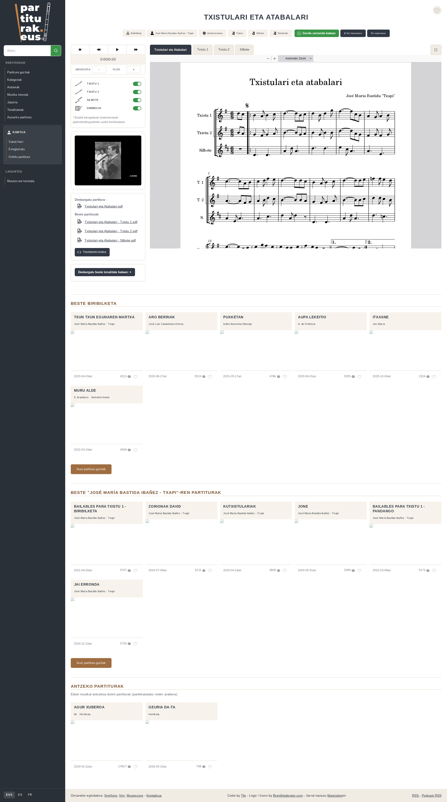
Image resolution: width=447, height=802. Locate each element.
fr (30, 794)
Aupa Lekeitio (312, 317)
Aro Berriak (162, 317)
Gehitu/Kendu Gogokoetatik (437, 10)
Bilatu (56, 50)
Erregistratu (17, 149)
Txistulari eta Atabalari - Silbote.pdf (110, 240)
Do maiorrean (378, 33)
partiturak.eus (32, 22)
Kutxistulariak (239, 506)
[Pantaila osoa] (435, 50)
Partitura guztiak (18, 72)
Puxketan (233, 317)
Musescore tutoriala (20, 181)
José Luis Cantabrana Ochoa (166, 324)
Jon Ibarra (379, 324)
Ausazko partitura (19, 117)
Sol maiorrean (353, 33)
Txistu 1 (202, 49)
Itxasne (381, 317)
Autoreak (13, 87)
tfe (75, 714)
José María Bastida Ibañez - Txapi (174, 33)
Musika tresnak (17, 94)
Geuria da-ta (162, 707)
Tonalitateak (15, 110)
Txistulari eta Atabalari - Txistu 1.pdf (111, 222)
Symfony (110, 795)
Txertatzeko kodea (94, 252)
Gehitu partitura (19, 157)
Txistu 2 (223, 49)
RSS (416, 795)
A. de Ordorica (306, 324)
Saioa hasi (16, 141)
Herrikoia (85, 714)
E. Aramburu (81, 397)
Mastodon (334, 795)
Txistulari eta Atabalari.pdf (104, 206)
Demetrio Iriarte (100, 397)
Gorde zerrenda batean (319, 33)
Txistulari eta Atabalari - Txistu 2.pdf (111, 231)
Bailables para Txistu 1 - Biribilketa (100, 509)
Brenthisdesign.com (288, 795)
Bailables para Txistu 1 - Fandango (399, 509)
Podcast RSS (432, 795)
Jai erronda (87, 584)
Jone (303, 506)
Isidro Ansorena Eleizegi (237, 324)
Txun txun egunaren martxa (104, 317)
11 (135, 766)
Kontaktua (154, 795)
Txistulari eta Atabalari (170, 49)
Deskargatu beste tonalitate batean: (103, 272)
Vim (122, 795)
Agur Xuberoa (89, 707)
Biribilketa (136, 33)
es (20, 794)
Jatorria (12, 102)
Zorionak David (165, 506)
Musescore (135, 795)
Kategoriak (14, 80)
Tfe (243, 795)
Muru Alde (85, 390)
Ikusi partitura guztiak (91, 469)
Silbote (244, 49)
